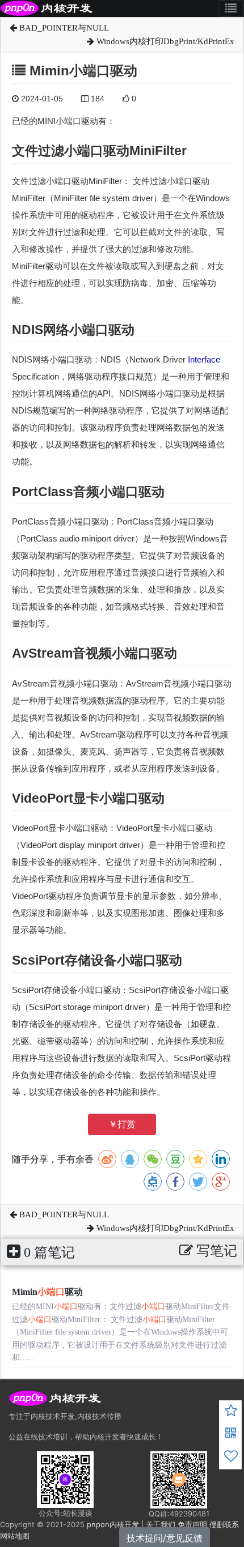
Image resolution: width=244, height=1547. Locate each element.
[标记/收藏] (231, 1412)
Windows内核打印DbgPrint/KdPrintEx (164, 41)
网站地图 (15, 1535)
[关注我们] (231, 1435)
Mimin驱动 (47, 1292)
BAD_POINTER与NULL (63, 27)
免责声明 (192, 1524)
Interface (204, 359)
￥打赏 (122, 1124)
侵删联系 (224, 1524)
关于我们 (160, 1524)
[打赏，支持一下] (231, 1457)
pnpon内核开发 (113, 1524)
